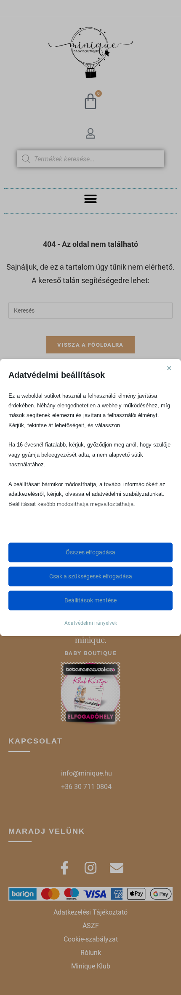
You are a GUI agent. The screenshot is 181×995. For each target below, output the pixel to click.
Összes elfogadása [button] (90, 552)
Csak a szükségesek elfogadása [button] (90, 576)
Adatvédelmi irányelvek (90, 623)
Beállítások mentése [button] (90, 600)
